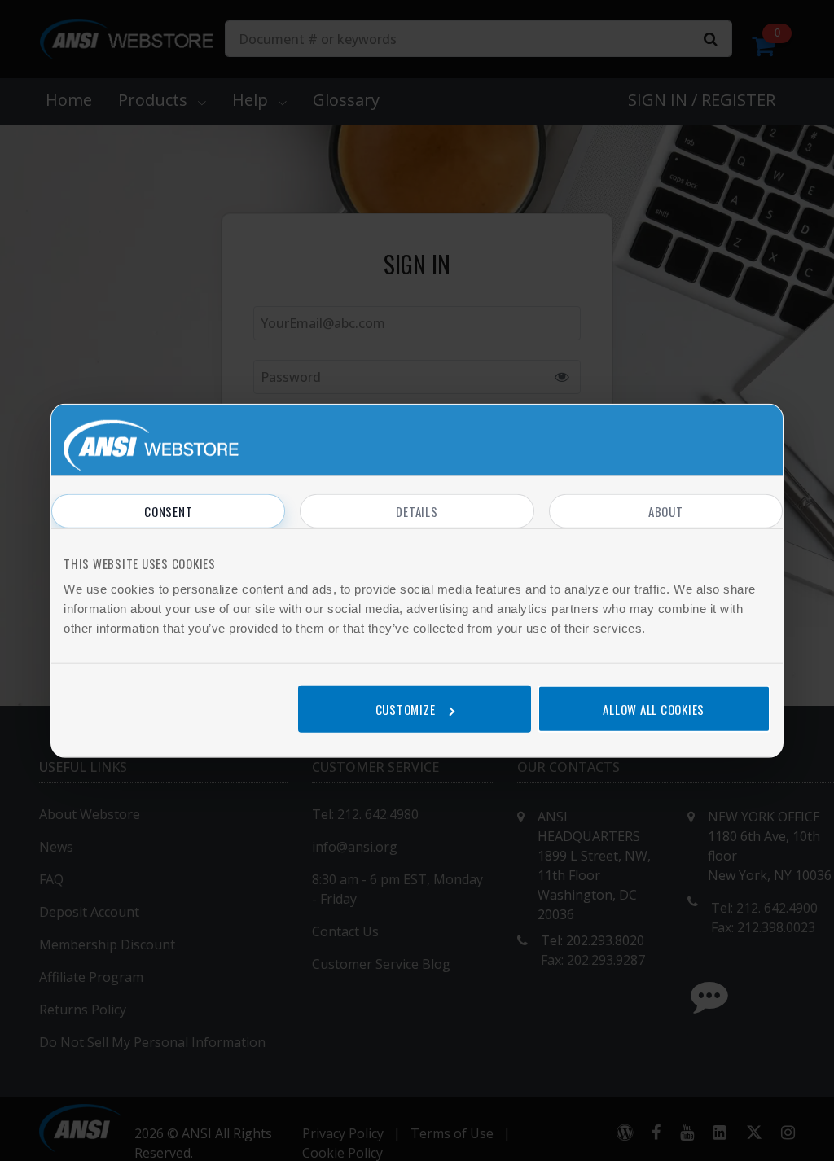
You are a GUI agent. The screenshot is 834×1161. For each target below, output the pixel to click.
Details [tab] (416, 511)
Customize (405, 708)
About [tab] (665, 511)
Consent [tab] (168, 511)
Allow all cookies (654, 708)
